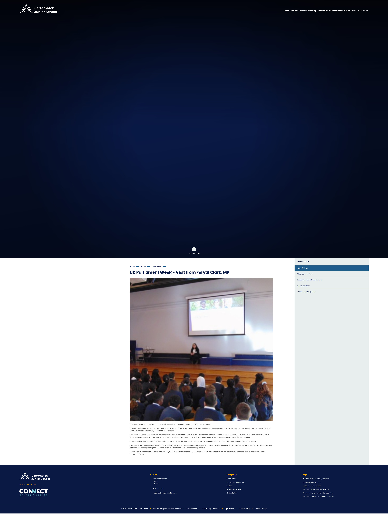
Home (132, 266)
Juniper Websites (174, 509)
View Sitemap (191, 509)
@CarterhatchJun (29, 484)
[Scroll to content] (194, 249)
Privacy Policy (244, 509)
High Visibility (230, 509)
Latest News (156, 266)
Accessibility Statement (210, 509)
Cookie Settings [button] (261, 509)
